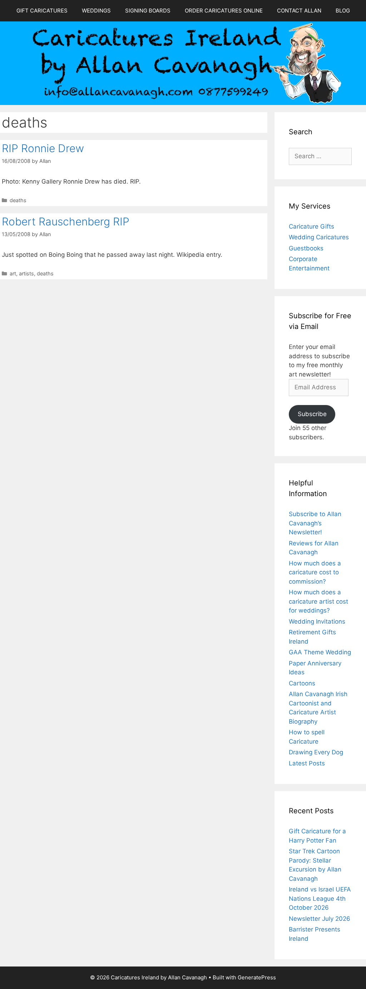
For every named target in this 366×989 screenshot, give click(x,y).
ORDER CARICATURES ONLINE (224, 10)
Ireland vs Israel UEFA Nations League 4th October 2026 (320, 898)
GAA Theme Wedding (320, 652)
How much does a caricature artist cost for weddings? (318, 601)
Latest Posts (307, 763)
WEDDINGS (96, 10)
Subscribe (312, 414)
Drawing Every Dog (316, 752)
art (13, 273)
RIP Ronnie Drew (43, 148)
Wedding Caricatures (319, 237)
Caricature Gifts (311, 226)
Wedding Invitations (317, 621)
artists (26, 273)
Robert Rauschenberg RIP (65, 221)
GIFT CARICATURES (42, 10)
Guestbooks (306, 248)
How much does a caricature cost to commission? (315, 572)
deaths (18, 200)
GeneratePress (257, 977)
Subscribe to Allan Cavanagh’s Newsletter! (315, 523)
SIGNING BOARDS (147, 10)
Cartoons (302, 683)
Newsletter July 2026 (319, 918)
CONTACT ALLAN (299, 10)
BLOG (343, 10)
